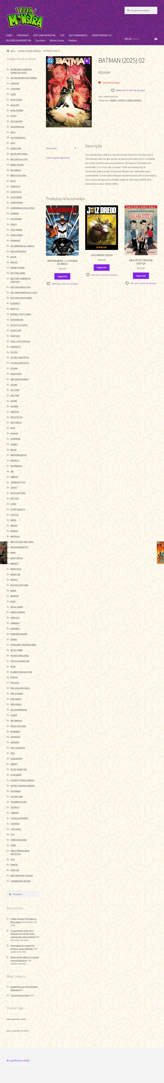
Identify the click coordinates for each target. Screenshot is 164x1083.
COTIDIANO (16, 218)
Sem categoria (17, 747)
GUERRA (14, 406)
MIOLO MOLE (16, 558)
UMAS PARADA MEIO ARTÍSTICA (20, 852)
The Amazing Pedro (20, 995)
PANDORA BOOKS (18, 633)
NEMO (13, 590)
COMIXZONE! (16, 202)
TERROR (14, 812)
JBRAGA (14, 476)
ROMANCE (15, 731)
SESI (12, 753)
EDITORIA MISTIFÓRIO (21, 297)
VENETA (14, 864)
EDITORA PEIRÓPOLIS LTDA (23, 292)
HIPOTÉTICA (16, 417)
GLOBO (13, 384)
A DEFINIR (15, 88)
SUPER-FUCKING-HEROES (22, 785)
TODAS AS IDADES (19, 818)
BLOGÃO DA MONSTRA (18, 40)
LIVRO (13, 503)
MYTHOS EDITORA (19, 585)
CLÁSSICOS (15, 191)
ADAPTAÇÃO (16, 99)
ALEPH (13, 115)
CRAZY (13, 224)
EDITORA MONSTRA (44, 35)
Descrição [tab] (51, 148)
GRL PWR (14, 395)
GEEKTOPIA (16, 373)
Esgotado (62, 276)
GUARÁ (13, 400)
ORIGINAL (15, 628)
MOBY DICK (15, 568)
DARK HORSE (16, 235)
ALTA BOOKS (16, 121)
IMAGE (13, 449)
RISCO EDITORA (18, 726)
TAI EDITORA (16, 796)
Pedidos (72, 40)
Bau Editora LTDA (19, 159)
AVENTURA (15, 148)
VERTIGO (14, 870)
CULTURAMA (16, 229)
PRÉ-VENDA (15, 699)
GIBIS (9, 35)
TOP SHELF (15, 829)
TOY (62, 35)
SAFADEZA (15, 736)
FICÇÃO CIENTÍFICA (19, 357)
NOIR (12, 601)
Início (12, 50)
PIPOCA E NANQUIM (19, 661)
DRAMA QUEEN (17, 267)
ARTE (13, 132)
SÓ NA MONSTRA (18, 769)
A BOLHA (14, 83)
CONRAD (14, 213)
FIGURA (14, 368)
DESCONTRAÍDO (18, 251)
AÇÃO (13, 94)
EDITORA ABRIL (17, 273)
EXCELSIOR (15, 330)
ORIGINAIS (23, 35)
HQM (12, 427)
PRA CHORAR (16, 693)
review (23, 1019)
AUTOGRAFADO (17, 137)
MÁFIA (13, 520)
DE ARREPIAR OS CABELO (22, 245)
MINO (13, 552)
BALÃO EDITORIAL (19, 153)
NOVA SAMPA (16, 606)
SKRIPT (14, 764)
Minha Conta (57, 40)
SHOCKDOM (16, 758)
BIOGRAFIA (15, 170)
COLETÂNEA (16, 197)
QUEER (13, 715)
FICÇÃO (14, 352)
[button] (87, 61)
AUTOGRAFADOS (78, 35)
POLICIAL (14, 682)
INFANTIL (14, 460)
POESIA (14, 677)
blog (8, 1019)
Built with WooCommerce (21, 1064)
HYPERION (15, 438)
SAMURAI (14, 742)
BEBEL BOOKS (17, 164)
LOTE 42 (14, 514)
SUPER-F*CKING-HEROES (29, 50)
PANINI (113, 100)
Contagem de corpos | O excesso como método (22, 947)
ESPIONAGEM (16, 319)
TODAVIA (14, 823)
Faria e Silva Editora (20, 341)
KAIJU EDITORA (17, 493)
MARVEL (14, 530)
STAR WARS (16, 774)
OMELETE (15, 617)
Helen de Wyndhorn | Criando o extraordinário (24, 959)
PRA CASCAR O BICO (20, 688)
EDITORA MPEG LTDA (20, 287)
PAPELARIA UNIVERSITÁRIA (23, 644)
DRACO (13, 262)
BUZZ (13, 180)
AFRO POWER (16, 110)
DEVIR (13, 256)
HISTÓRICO (16, 422)
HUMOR (14, 433)
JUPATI (13, 487)
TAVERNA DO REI (18, 801)
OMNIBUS (15, 623)
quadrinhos (15, 1019)
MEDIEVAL (15, 536)
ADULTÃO (14, 105)
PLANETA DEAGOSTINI (21, 671)
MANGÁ (13, 525)
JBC (12, 471)
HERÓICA (14, 411)
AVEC (12, 142)
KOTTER (14, 498)
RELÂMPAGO (16, 720)
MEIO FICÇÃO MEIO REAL (22, 541)
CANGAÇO (15, 186)
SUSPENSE (15, 791)
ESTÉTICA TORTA (18, 325)
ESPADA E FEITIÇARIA (20, 314)
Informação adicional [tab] (58, 157)
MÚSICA (14, 579)
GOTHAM (14, 390)
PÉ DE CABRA (16, 650)
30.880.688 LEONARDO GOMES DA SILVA (21, 71)
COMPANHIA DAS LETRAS (22, 208)
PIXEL (13, 666)
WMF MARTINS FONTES (21, 875)
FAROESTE (15, 346)
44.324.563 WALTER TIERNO (23, 77)
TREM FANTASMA (18, 839)
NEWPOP (14, 596)
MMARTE (14, 563)
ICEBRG (13, 444)
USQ (12, 859)
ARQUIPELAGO (17, 126)
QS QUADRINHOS (18, 709)
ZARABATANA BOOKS (20, 881)
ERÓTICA (14, 308)
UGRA (13, 845)
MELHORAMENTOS (19, 547)
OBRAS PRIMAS (17, 612)
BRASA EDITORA (18, 175)
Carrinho (40, 40)
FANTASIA (15, 335)
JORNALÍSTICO (17, 482)
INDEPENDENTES (101, 35)
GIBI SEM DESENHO (19, 379)
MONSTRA (15, 574)
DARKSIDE (15, 240)
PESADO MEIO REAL (19, 655)
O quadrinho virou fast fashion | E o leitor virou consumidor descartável (22, 933)
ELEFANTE (15, 303)
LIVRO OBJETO (17, 509)
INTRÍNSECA (16, 465)
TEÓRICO (14, 807)
